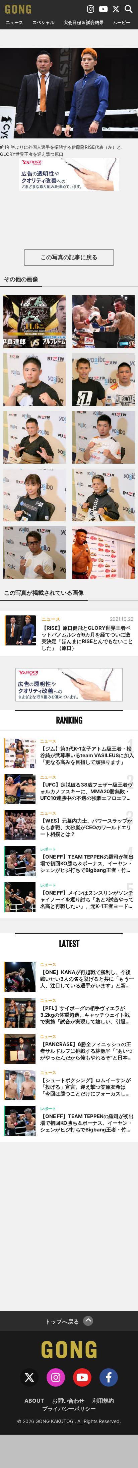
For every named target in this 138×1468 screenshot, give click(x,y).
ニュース (14, 22)
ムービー (121, 22)
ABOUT (34, 1400)
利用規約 (103, 1400)
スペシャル (43, 22)
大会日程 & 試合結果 (84, 22)
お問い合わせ (68, 1400)
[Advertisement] (69, 1225)
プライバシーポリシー (69, 1408)
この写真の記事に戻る (69, 257)
